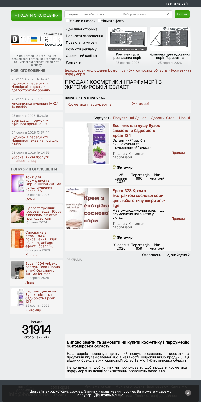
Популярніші (123, 118)
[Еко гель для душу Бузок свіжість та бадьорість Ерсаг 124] (87, 144)
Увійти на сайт (177, 3)
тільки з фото (112, 21)
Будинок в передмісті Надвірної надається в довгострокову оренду (31, 86)
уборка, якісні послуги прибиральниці (30, 159)
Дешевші (142, 118)
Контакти (73, 62)
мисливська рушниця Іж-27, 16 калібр (35, 105)
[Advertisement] (127, 296)
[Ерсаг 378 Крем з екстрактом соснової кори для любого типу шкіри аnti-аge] (87, 208)
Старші (172, 118)
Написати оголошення (84, 36)
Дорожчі (158, 118)
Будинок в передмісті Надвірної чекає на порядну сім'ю (35, 140)
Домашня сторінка (82, 29)
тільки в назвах (83, 21)
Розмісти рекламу (81, 49)
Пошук (182, 14)
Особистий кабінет (81, 56)
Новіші (184, 118)
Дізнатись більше (108, 395)
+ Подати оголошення (37, 15)
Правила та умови (81, 42)
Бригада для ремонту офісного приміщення (30, 122)
